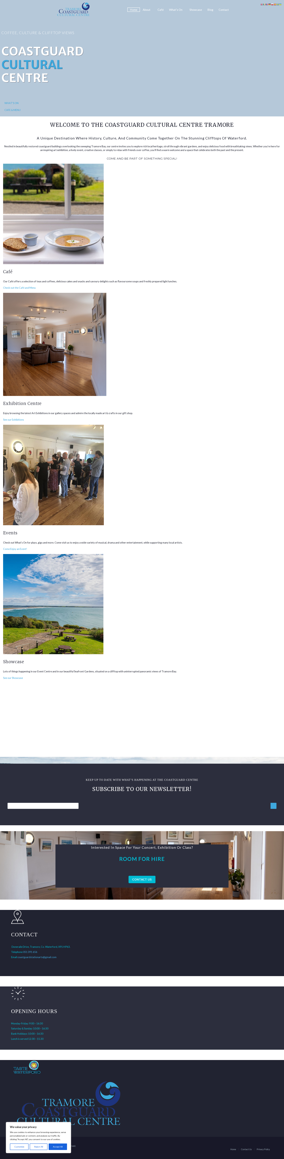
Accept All (58, 1146)
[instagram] (22, 963)
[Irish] (264, 4)
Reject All (38, 1146)
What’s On (175, 9)
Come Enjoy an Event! (15, 548)
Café (161, 9)
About (146, 9)
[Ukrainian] (280, 4)
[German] (269, 4)
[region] (38, 1137)
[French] (267, 4)
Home (133, 9)
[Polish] (272, 4)
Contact (224, 9)
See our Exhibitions (13, 419)
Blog (210, 9)
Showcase (195, 9)
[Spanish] (275, 4)
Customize (19, 1146)
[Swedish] (277, 4)
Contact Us (142, 879)
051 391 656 (30, 951)
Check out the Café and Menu (19, 287)
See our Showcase (13, 677)
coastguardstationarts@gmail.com (37, 957)
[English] (261, 4)
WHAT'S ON (11, 103)
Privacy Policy (263, 1149)
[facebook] (13, 963)
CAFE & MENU (12, 110)
